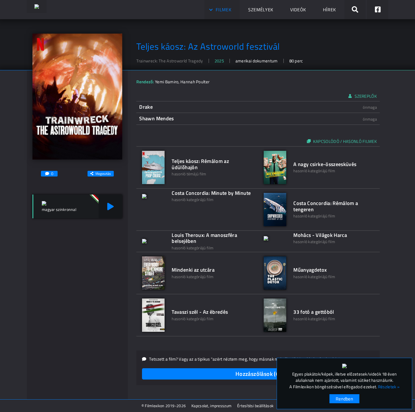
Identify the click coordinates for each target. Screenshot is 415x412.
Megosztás (103, 173)
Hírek (329, 9)
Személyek (260, 9)
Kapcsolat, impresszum (211, 406)
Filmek (223, 9)
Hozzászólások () (258, 373)
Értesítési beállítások (255, 406)
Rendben (344, 398)
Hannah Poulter (194, 82)
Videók (298, 9)
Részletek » (388, 387)
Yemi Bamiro (166, 82)
